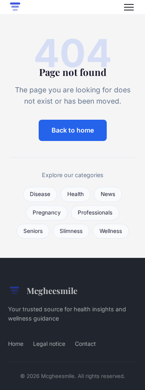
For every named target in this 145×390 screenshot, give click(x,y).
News (108, 194)
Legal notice (49, 343)
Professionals (95, 212)
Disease (40, 194)
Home (15, 343)
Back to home (73, 130)
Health (75, 194)
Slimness (71, 231)
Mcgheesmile (52, 290)
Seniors (33, 231)
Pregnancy (47, 212)
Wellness (110, 231)
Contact (85, 343)
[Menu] (129, 7)
